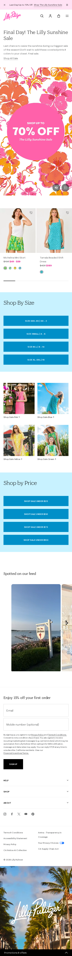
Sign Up (13, 764)
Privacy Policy (37, 735)
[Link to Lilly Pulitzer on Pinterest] (32, 814)
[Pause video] (65, 187)
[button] (67, 4)
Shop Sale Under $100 (36, 540)
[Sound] (56, 187)
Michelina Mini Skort (14, 257)
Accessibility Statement (15, 838)
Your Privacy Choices (48, 843)
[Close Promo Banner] (4, 4)
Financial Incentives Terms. (16, 753)
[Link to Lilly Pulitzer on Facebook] (11, 814)
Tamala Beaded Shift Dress (51, 259)
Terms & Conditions (13, 832)
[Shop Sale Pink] (19, 398)
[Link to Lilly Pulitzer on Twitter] (18, 814)
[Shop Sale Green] (53, 440)
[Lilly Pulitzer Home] (12, 16)
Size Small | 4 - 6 (36, 333)
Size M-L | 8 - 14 (36, 346)
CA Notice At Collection (15, 850)
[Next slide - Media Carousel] (66, 623)
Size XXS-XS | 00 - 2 (36, 321)
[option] (18, 230)
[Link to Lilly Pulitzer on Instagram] (4, 814)
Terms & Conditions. (57, 735)
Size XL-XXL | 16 (36, 359)
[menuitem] (42, 16)
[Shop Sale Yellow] (19, 440)
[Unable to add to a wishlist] (31, 213)
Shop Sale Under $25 (36, 501)
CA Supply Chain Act (48, 849)
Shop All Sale (10, 58)
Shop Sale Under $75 (36, 527)
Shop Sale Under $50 (36, 514)
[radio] (5, 268)
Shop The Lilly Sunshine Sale (48, 4)
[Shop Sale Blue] (53, 398)
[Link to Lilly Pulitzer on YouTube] (25, 814)
